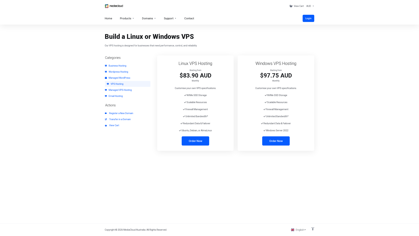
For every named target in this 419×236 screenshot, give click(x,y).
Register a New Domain (120, 113)
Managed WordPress (119, 78)
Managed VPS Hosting (120, 90)
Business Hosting (117, 65)
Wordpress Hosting (118, 71)
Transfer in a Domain (119, 119)
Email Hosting (115, 96)
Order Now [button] (195, 141)
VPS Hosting (116, 84)
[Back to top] (313, 229)
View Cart (113, 125)
